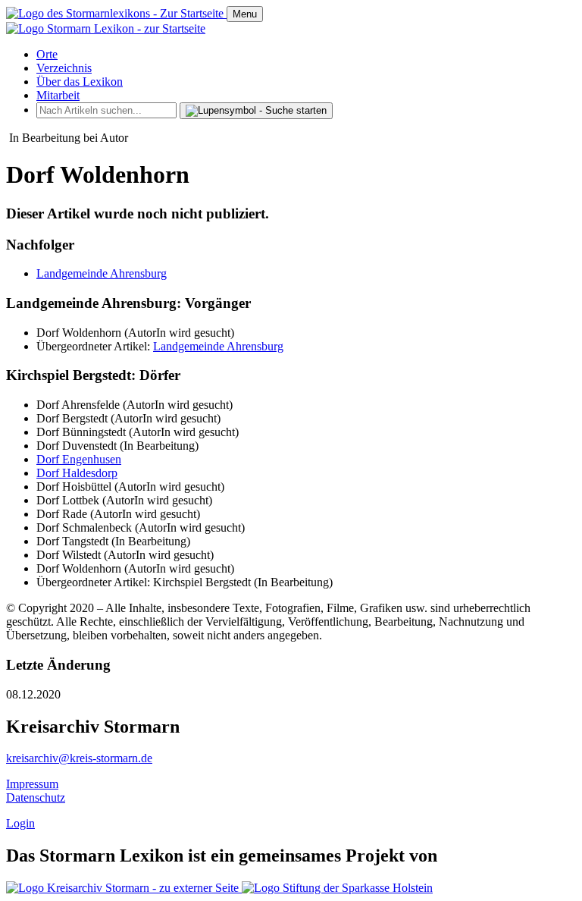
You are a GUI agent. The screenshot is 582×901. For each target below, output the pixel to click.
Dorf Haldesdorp (76, 472)
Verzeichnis (64, 67)
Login (20, 823)
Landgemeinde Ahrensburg (101, 273)
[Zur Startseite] (116, 13)
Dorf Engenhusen (78, 459)
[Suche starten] (256, 110)
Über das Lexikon (79, 81)
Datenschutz (35, 797)
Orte (47, 54)
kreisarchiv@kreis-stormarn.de (79, 758)
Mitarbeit (58, 95)
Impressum (32, 783)
